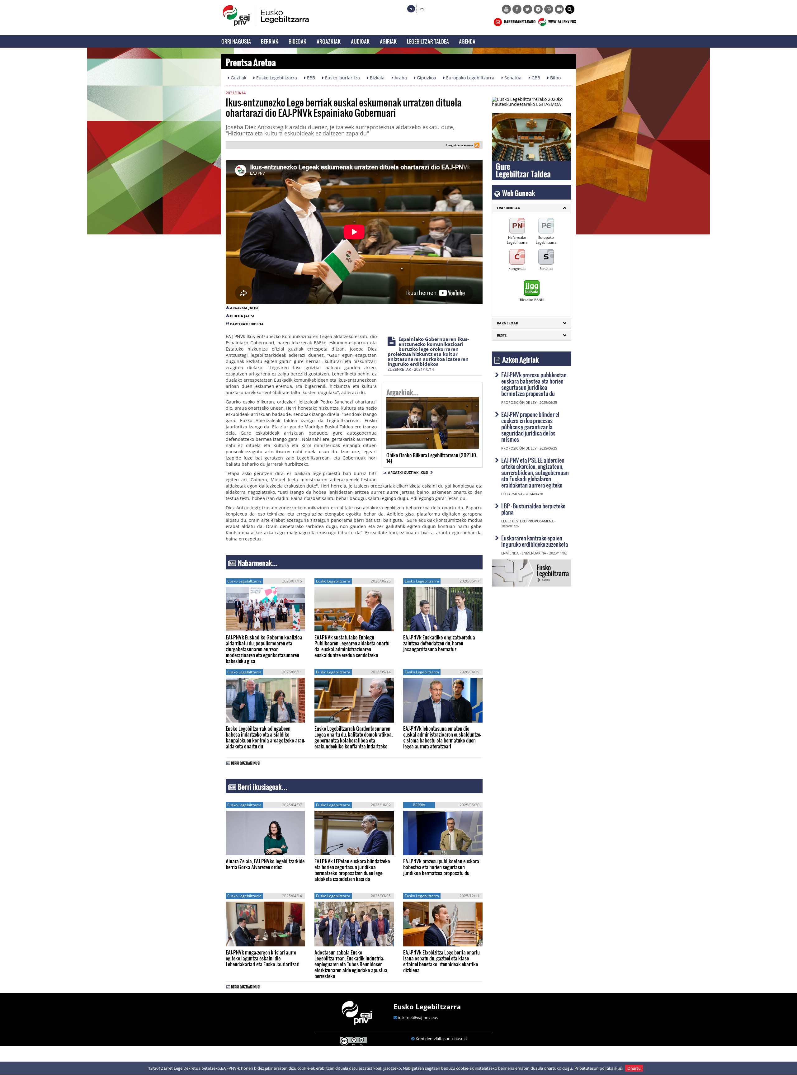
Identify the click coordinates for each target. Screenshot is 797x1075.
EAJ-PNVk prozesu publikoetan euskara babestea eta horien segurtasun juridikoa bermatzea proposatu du (441, 866)
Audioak (360, 41)
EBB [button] (310, 78)
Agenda (467, 41)
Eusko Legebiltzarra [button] (276, 78)
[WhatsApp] (548, 9)
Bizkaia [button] (376, 78)
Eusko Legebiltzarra (427, 1006)
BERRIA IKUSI (245, 625)
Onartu (634, 1068)
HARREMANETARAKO (519, 21)
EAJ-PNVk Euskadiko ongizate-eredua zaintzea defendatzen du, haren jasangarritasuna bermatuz (439, 643)
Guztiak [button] (237, 78)
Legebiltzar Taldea (428, 41)
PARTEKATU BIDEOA (247, 324)
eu (411, 9)
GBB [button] (535, 78)
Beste (502, 335)
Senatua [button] (512, 78)
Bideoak (298, 41)
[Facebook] (516, 9)
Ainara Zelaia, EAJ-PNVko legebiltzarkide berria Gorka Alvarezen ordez (265, 863)
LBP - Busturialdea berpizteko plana (533, 509)
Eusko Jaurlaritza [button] (342, 78)
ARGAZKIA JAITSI (244, 307)
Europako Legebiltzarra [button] (469, 78)
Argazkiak (329, 41)
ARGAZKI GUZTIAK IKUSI (409, 472)
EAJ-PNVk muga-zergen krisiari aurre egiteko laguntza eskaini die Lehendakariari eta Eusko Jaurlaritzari (262, 958)
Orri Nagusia (236, 41)
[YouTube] (506, 9)
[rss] (476, 146)
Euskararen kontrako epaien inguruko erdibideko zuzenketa (534, 541)
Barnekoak (507, 323)
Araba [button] (400, 78)
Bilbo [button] (555, 78)
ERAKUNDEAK (508, 207)
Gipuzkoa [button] (426, 78)
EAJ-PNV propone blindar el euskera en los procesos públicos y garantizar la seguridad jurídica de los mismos (530, 426)
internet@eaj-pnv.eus (418, 1017)
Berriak (270, 41)
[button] (569, 9)
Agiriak (388, 41)
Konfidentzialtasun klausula (441, 1038)
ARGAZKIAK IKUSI (415, 441)
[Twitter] (527, 9)
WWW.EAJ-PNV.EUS (562, 21)
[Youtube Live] (559, 9)
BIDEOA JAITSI (242, 316)
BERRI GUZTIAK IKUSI (245, 762)
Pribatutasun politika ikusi (598, 1068)
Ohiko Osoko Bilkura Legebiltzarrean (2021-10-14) (431, 457)
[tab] (531, 208)
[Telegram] (538, 9)
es (422, 9)
